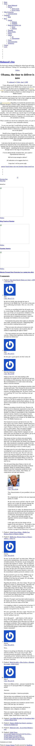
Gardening (7, 15)
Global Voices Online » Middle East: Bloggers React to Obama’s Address (17, 533)
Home (5, 2)
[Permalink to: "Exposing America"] (14, 243)
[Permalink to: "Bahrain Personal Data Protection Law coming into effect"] (14, 267)
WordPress (29, 745)
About (5, 4)
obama (26, 166)
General (10, 20)
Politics (10, 33)
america (3, 166)
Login (5, 47)
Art (13, 37)
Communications (12, 13)
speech (30, 166)
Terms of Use (15, 8)
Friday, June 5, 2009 (22, 82)
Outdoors (14, 28)
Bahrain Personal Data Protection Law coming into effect (17, 272)
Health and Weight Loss (14, 25)
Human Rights (12, 32)
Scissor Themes (10, 745)
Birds (9, 17)
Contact (6, 45)
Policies (10, 7)
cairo (14, 166)
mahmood (11, 82)
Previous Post (3, 179)
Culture (10, 35)
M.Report (14, 22)
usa (33, 166)
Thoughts (10, 30)
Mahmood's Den (7, 62)
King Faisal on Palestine (7, 221)
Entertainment (15, 38)
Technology (11, 43)
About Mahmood (12, 5)
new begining (20, 166)
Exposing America (5, 248)
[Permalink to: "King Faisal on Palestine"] (11, 216)
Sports (13, 27)
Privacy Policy (16, 10)
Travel (9, 40)
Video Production (9, 12)
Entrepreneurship (12, 41)
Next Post (2, 181)
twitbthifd (14, 23)
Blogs (5, 18)
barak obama (9, 166)
